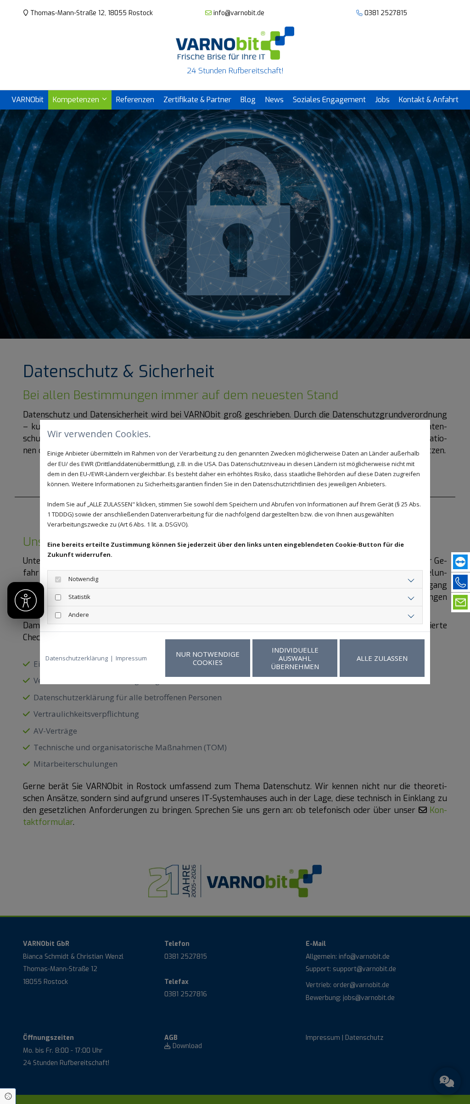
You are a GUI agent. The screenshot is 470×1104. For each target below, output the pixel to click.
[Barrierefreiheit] (25, 600)
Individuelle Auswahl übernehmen (295, 658)
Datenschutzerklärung (76, 658)
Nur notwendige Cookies (208, 658)
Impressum (131, 658)
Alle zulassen (382, 658)
